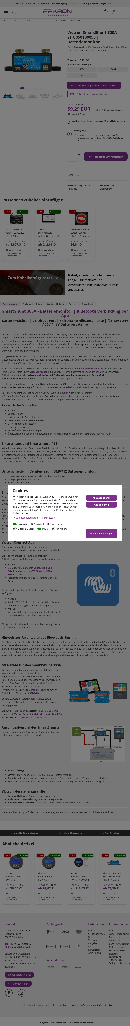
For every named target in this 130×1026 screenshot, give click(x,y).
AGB (111, 930)
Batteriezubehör (19, 21)
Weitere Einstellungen (101, 533)
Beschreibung (10, 304)
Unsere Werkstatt (93, 938)
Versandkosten (116, 110)
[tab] (10, 304)
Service (73, 304)
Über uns (93, 930)
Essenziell (23, 524)
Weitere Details (55, 304)
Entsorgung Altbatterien (115, 958)
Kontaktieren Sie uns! (19, 974)
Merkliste (75, 175)
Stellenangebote (97, 933)
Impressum (115, 940)
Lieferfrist (114, 953)
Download (87, 304)
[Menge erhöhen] (79, 154)
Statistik (40, 524)
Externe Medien (26, 528)
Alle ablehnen (101, 504)
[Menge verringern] (79, 158)
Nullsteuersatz (117, 947)
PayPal (45, 528)
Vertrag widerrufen (18, 983)
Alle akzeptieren (101, 497)
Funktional (62, 528)
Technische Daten (32, 304)
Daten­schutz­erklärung (28, 517)
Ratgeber (93, 943)
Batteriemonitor (36, 21)
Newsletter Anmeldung (94, 951)
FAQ (90, 946)
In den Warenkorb (108, 157)
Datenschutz (115, 937)
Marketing (57, 524)
